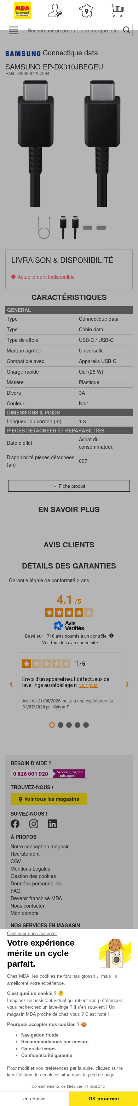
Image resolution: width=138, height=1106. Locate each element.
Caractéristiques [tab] (69, 297)
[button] (54, 10)
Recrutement (25, 853)
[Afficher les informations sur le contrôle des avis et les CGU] (111, 635)
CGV (16, 861)
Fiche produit (71, 486)
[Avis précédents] (11, 685)
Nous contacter (28, 905)
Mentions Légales (30, 868)
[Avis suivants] (127, 685)
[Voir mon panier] (117, 10)
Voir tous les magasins (51, 798)
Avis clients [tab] (69, 544)
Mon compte (25, 912)
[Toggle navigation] (13, 30)
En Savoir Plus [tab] (69, 509)
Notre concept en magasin (40, 846)
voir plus (88, 685)
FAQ (16, 890)
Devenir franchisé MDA (36, 898)
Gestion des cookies (33, 875)
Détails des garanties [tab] (69, 565)
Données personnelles (36, 883)
